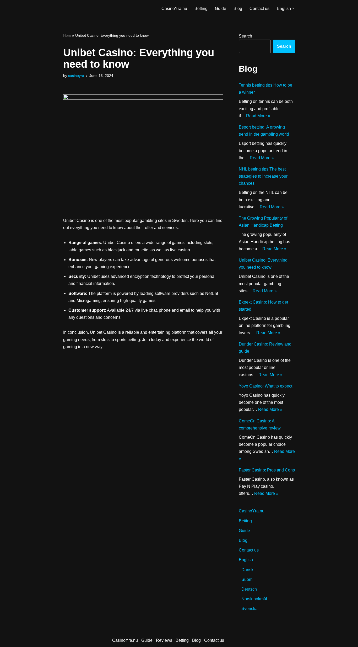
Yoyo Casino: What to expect (265, 386)
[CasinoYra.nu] (85, 8)
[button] (293, 8)
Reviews (164, 640)
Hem (67, 35)
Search (245, 36)
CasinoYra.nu (174, 8)
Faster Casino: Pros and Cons (267, 470)
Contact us (259, 8)
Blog (238, 8)
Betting (201, 8)
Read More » (258, 116)
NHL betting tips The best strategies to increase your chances (263, 176)
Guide (220, 8)
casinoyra (76, 75)
